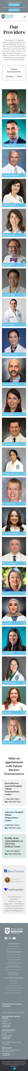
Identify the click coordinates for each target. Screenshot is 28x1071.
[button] (24, 16)
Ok (14, 1068)
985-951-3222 (13, 825)
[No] (26, 1065)
